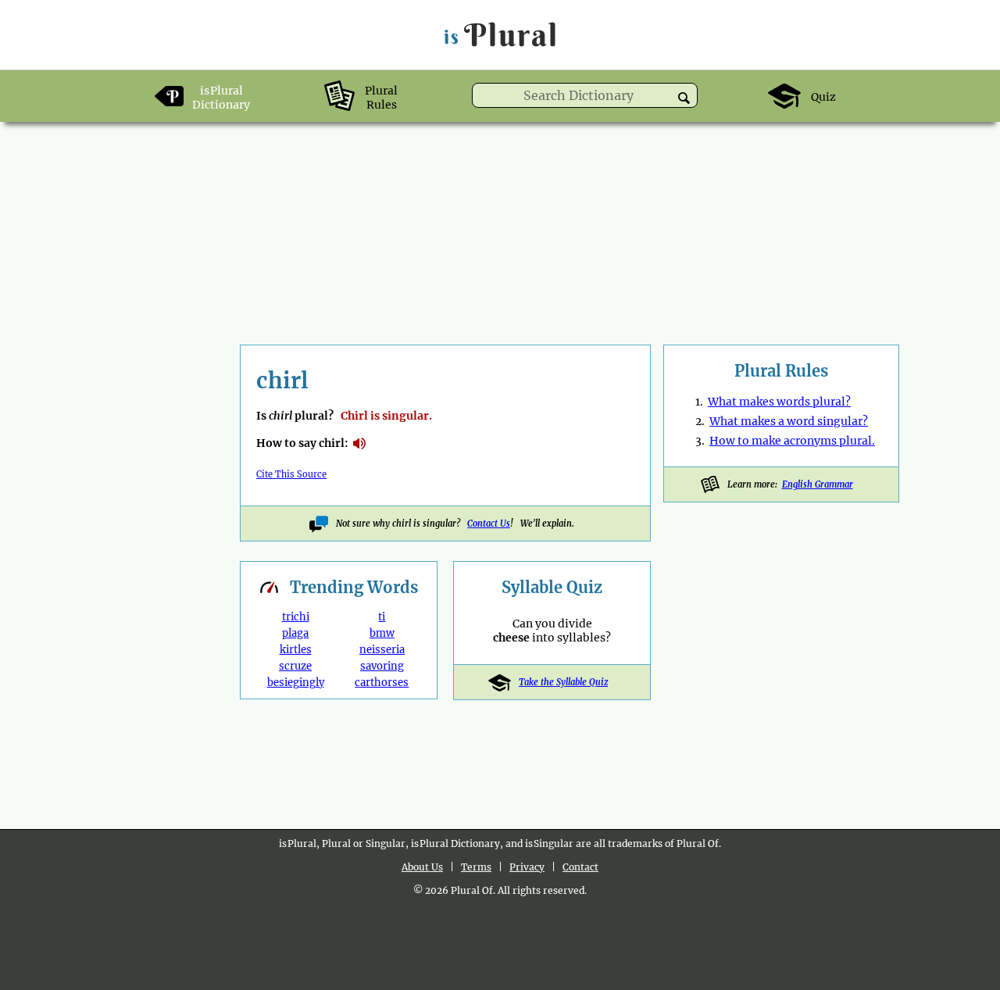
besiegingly (295, 682)
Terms (476, 867)
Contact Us (488, 523)
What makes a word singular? (788, 421)
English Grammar (817, 484)
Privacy (527, 867)
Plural (501, 35)
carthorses (382, 682)
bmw (382, 633)
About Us (422, 867)
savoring (382, 666)
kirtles (296, 649)
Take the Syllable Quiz (563, 682)
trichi (295, 617)
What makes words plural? (779, 402)
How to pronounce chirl (359, 444)
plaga (295, 633)
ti (381, 617)
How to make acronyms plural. (792, 441)
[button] (684, 98)
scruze (295, 666)
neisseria (382, 649)
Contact (580, 867)
